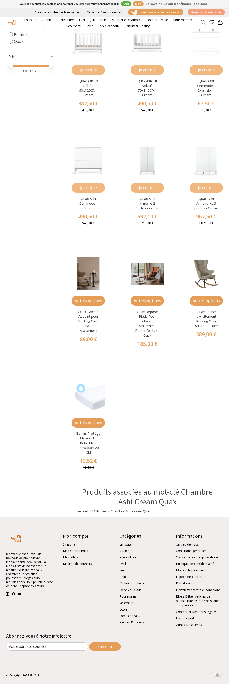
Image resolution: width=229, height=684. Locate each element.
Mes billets (70, 557)
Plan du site (184, 583)
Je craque (88, 70)
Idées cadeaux (129, 616)
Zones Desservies (189, 625)
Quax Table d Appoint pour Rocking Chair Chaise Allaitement (88, 321)
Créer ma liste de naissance (159, 12)
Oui (126, 4)
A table (124, 551)
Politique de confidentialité (195, 564)
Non (138, 4)
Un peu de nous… (188, 544)
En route (125, 544)
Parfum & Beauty (132, 622)
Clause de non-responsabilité (197, 557)
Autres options (88, 300)
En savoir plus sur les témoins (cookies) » (177, 4)
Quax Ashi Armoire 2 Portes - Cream (147, 203)
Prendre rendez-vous (206, 12)
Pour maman (128, 596)
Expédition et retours (191, 577)
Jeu (121, 570)
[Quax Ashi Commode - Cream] (88, 160)
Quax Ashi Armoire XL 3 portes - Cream (206, 203)
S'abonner (105, 646)
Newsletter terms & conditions (198, 590)
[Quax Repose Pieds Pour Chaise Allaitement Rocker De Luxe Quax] (147, 273)
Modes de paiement (190, 570)
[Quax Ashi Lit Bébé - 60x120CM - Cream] (88, 43)
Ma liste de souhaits (77, 564)
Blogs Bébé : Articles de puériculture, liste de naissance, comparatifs (198, 600)
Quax (18, 41)
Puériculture (128, 557)
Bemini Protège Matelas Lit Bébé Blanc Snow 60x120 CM (88, 442)
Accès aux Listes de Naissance (57, 12)
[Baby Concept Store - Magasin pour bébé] (12, 23)
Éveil (122, 564)
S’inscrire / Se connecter (104, 12)
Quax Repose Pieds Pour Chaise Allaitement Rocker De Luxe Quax (147, 323)
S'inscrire (69, 544)
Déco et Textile (130, 590)
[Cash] (218, 675)
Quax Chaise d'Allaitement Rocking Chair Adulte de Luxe (206, 318)
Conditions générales (191, 551)
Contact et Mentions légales (196, 612)
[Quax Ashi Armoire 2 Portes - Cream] (147, 160)
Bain (122, 577)
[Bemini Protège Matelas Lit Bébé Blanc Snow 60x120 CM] (88, 395)
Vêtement (126, 603)
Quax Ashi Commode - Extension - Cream (206, 88)
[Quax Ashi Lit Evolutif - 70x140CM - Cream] (147, 43)
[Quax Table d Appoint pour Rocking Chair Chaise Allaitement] (88, 273)
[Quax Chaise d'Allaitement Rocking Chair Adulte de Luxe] (206, 273)
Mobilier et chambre (133, 583)
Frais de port (185, 618)
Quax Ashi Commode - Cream (88, 203)
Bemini (20, 34)
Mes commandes (75, 551)
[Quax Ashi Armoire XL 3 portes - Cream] (206, 160)
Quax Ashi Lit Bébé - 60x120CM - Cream (88, 88)
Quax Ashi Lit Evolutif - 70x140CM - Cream (147, 88)
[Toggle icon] (203, 23)
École (123, 609)
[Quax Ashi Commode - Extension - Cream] (206, 43)
